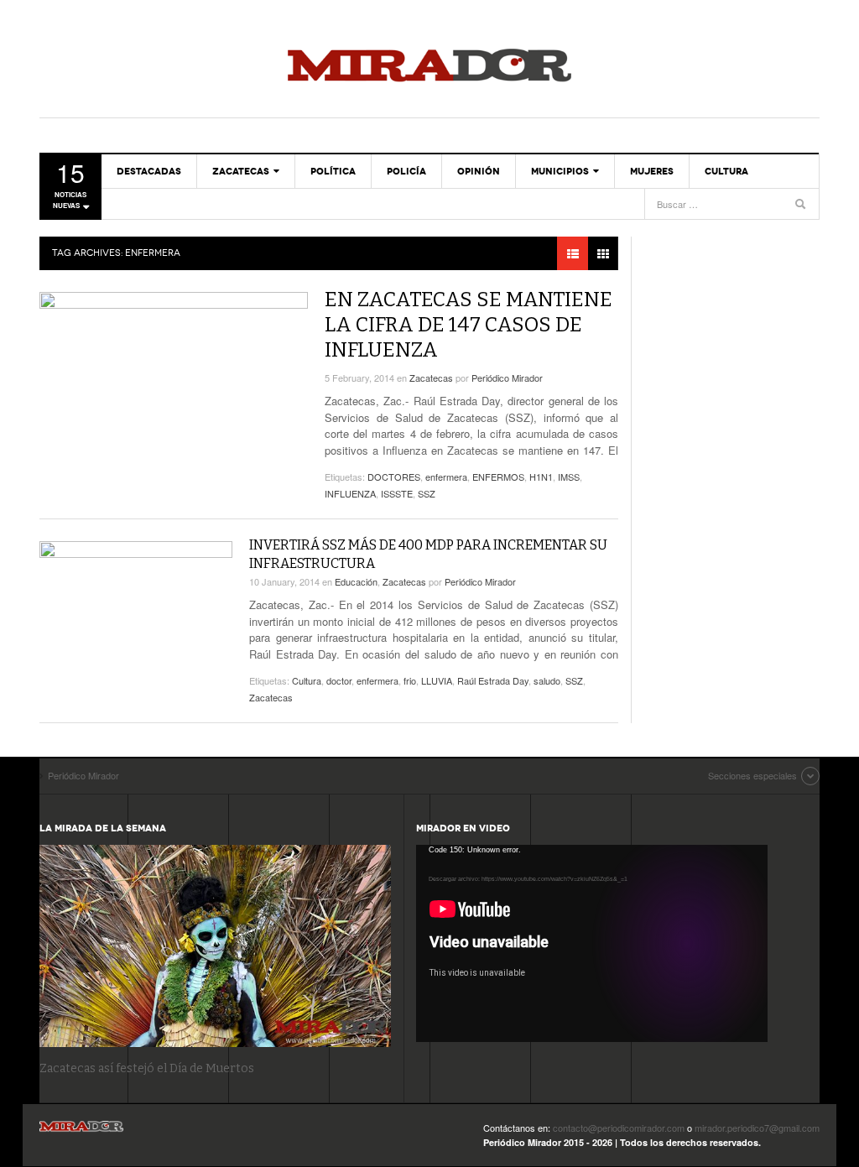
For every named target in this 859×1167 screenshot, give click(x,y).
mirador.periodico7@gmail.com (757, 1127)
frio (409, 680)
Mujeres (652, 171)
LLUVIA (436, 680)
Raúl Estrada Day (492, 680)
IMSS (569, 476)
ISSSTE (397, 493)
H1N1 (541, 476)
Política (333, 171)
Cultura (726, 171)
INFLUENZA (350, 493)
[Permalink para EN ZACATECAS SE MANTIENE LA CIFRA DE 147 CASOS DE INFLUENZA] (173, 367)
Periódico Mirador (429, 67)
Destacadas (149, 171)
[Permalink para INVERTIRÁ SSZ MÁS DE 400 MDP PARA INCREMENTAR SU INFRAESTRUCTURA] (135, 595)
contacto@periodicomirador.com (619, 1127)
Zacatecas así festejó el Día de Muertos (146, 1068)
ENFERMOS (498, 476)
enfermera (446, 476)
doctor (338, 680)
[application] (592, 943)
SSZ (426, 493)
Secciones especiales (752, 775)
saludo (547, 680)
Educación (356, 581)
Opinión (478, 171)
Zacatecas (240, 171)
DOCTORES (393, 476)
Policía (406, 171)
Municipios (560, 171)
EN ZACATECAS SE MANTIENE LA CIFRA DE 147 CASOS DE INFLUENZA (468, 325)
